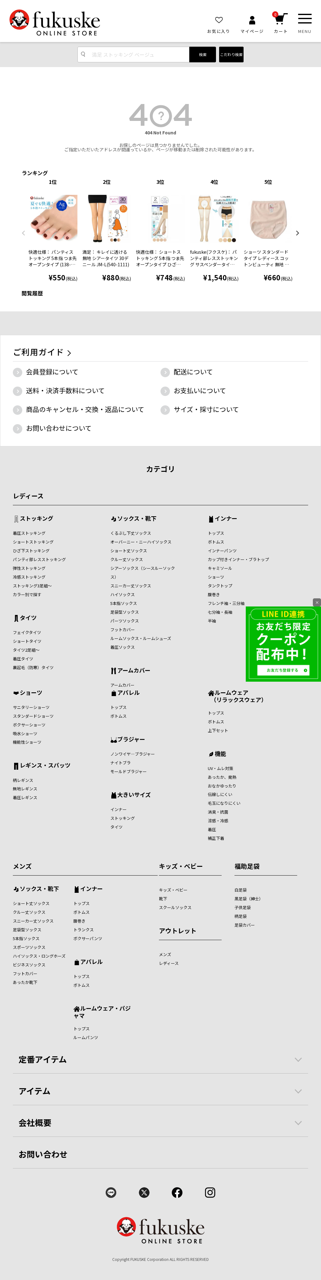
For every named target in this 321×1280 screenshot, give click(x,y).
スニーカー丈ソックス (130, 586)
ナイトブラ (120, 763)
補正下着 (216, 838)
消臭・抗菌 (218, 812)
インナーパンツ (222, 551)
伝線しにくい (220, 794)
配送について (193, 371)
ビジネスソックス (29, 965)
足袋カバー (244, 925)
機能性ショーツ (27, 742)
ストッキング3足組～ (32, 586)
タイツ (28, 618)
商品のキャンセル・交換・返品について (85, 409)
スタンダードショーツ (33, 716)
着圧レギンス (25, 797)
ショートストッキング (33, 542)
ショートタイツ (27, 641)
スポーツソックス (29, 947)
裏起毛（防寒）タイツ (33, 667)
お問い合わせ (43, 1154)
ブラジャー (131, 739)
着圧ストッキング (29, 533)
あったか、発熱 (222, 777)
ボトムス (216, 542)
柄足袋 (240, 916)
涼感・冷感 (218, 821)
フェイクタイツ (27, 632)
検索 (203, 54)
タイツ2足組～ (26, 650)
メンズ (22, 866)
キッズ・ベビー (181, 866)
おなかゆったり (222, 786)
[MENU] (305, 18)
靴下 (163, 899)
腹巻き (214, 594)
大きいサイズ (134, 795)
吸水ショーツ (25, 733)
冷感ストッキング (29, 577)
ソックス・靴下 (136, 518)
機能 (220, 754)
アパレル (128, 692)
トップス (216, 533)
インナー (226, 518)
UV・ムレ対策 (220, 768)
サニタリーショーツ (31, 707)
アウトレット (178, 930)
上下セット (218, 730)
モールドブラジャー (128, 771)
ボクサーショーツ (29, 725)
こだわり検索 (231, 54)
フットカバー (122, 629)
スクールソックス (175, 907)
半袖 (212, 621)
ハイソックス (122, 594)
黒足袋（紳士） (248, 899)
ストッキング (36, 518)
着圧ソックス (122, 647)
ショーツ (216, 577)
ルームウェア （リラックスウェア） (237, 695)
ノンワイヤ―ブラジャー (132, 754)
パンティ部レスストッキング (39, 559)
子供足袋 (242, 907)
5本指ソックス (123, 603)
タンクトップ (220, 586)
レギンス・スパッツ (45, 765)
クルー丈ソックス (126, 559)
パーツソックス (124, 621)
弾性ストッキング (29, 568)
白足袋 (240, 890)
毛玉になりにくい (224, 803)
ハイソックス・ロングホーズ (39, 956)
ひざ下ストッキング (31, 551)
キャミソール (220, 568)
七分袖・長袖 (220, 612)
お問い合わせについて (59, 428)
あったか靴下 (25, 982)
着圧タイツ (23, 659)
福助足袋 (247, 866)
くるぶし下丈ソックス (130, 533)
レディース (28, 495)
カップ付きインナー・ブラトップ (238, 559)
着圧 (212, 829)
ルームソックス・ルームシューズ (140, 638)
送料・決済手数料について (65, 390)
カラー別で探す (27, 594)
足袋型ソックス (124, 612)
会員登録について (52, 371)
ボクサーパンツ (87, 938)
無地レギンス (25, 789)
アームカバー (133, 670)
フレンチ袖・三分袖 (226, 603)
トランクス (83, 930)
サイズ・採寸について (206, 409)
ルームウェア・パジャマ (102, 1011)
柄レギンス (23, 780)
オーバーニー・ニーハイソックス (140, 542)
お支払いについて (200, 390)
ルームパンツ (85, 1037)
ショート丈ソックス (128, 551)
